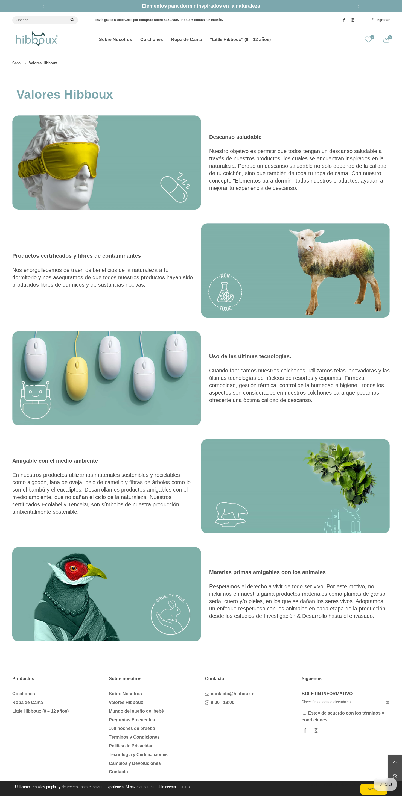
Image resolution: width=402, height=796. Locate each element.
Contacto (118, 771)
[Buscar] (72, 20)
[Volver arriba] (395, 762)
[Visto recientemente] (395, 776)
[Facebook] (344, 20)
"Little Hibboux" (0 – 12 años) (240, 39)
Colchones (151, 39)
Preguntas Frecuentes (132, 720)
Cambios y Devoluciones (135, 763)
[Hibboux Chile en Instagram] (316, 731)
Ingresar (383, 20)
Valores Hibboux (126, 702)
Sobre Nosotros (115, 39)
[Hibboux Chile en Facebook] (305, 731)
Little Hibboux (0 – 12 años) (40, 711)
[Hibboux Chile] (37, 38)
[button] (388, 702)
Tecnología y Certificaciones (138, 754)
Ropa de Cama (186, 39)
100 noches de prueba (132, 728)
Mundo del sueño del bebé (136, 711)
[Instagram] (352, 20)
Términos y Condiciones (134, 737)
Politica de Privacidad (131, 746)
